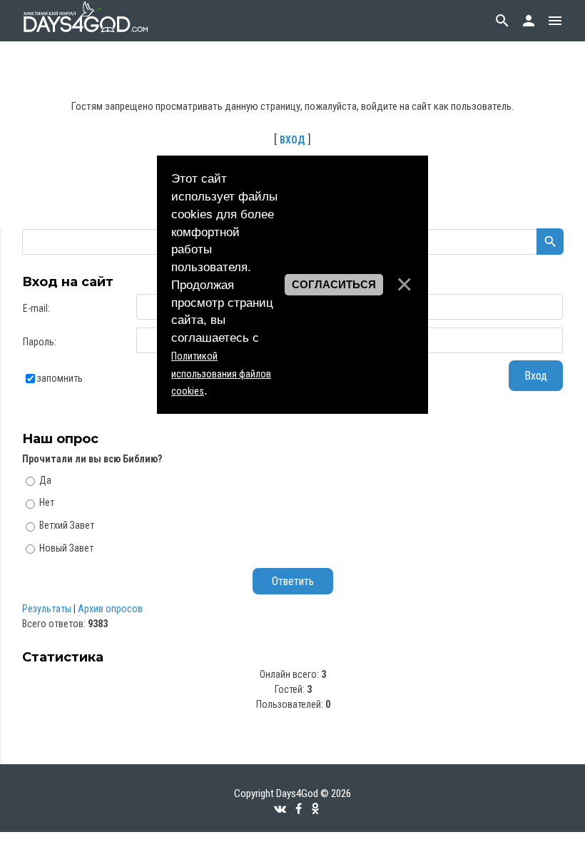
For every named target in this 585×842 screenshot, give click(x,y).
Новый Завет (66, 548)
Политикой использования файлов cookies (221, 373)
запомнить (60, 378)
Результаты (46, 608)
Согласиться (334, 284)
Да (45, 479)
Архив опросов (110, 608)
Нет (46, 502)
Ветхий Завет (66, 525)
